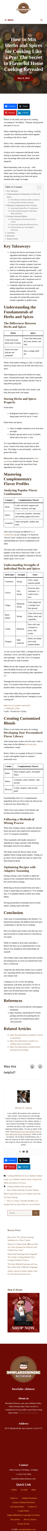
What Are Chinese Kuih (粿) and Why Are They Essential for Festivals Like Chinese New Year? (23, 1247)
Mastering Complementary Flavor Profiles (22, 205)
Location (24, 1490)
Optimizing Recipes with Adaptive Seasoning (22, 228)
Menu (33, 1490)
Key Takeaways (12, 191)
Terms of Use (24, 1524)
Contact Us (32, 1507)
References (11, 236)
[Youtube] (23, 1152)
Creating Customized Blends (17, 216)
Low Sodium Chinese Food (20, 1179)
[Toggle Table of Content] (38, 187)
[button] (41, 20)
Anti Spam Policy (17, 1507)
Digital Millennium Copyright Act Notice (23, 1515)
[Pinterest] (27, 1152)
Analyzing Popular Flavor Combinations (24, 208)
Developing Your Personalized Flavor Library (23, 220)
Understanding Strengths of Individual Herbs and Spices (24, 212)
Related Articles (12, 239)
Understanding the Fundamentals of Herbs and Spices (23, 195)
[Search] (35, 1213)
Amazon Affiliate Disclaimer (23, 1502)
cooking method (13, 1186)
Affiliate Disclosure (29, 1498)
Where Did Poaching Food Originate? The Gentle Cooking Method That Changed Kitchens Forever (23, 1257)
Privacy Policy (30, 1519)
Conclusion (11, 233)
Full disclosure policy (28, 1413)
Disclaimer (15, 1519)
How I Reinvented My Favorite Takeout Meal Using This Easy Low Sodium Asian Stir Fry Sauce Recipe (22, 1193)
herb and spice (31, 744)
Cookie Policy (23, 1511)
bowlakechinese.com (27, 1529)
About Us (14, 1498)
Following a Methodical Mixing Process (24, 224)
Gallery (14, 1490)
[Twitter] (20, 1152)
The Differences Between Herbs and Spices (25, 200)
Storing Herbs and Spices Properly (22, 202)
